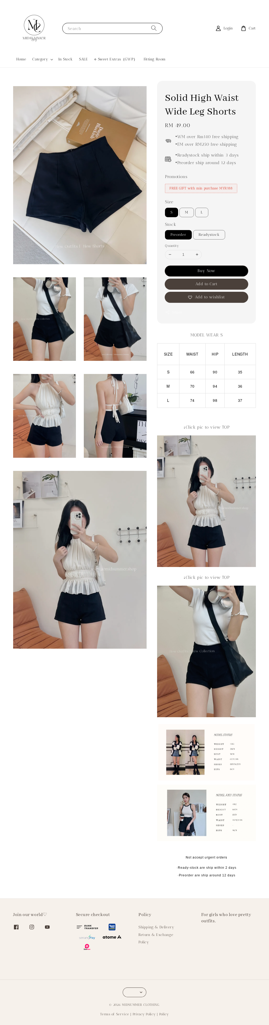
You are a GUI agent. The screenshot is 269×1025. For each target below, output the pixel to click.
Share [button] (177, 312)
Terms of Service (114, 1014)
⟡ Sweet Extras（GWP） (115, 59)
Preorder (178, 234)
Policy (143, 942)
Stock (170, 224)
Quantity (172, 246)
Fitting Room (155, 59)
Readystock (209, 234)
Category (40, 59)
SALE (83, 59)
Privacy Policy (144, 1014)
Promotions (176, 176)
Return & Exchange (155, 935)
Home (21, 59)
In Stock (65, 59)
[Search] (154, 28)
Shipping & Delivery (156, 927)
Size (169, 201)
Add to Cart (206, 284)
